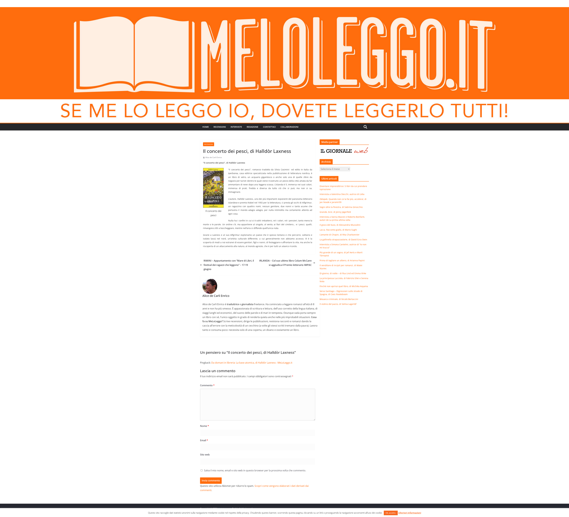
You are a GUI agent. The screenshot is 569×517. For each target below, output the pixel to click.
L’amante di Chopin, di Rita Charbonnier (339, 234)
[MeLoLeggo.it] (284, 9)
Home (205, 126)
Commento (207, 385)
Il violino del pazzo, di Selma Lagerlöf (338, 304)
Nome (204, 426)
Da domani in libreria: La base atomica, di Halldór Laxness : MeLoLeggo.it (251, 362)
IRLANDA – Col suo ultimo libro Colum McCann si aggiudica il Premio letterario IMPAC (285, 263)
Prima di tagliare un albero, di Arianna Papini (342, 260)
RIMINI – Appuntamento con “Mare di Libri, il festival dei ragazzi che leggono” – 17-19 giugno (229, 265)
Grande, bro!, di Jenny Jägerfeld (335, 212)
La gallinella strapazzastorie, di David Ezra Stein (343, 239)
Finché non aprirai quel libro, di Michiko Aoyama (344, 286)
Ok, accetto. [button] (391, 513)
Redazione (252, 126)
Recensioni (220, 126)
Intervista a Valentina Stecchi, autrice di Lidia (342, 194)
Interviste (236, 126)
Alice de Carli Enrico (213, 157)
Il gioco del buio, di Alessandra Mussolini (340, 224)
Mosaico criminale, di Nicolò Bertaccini (339, 299)
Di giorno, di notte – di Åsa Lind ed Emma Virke (343, 273)
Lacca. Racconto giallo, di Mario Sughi (338, 229)
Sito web (205, 454)
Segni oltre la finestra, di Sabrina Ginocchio (341, 207)
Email (204, 440)
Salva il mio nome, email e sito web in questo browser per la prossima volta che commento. (255, 470)
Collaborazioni (289, 126)
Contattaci (269, 126)
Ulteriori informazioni (409, 512)
